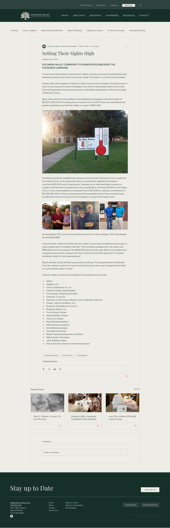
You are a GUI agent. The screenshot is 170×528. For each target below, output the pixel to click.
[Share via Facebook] (43, 369)
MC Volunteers (86, 5)
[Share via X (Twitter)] (49, 369)
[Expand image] (56, 215)
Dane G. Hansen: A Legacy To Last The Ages (47, 417)
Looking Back (82, 355)
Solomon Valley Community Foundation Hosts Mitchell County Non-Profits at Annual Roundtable (85, 417)
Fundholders (101, 5)
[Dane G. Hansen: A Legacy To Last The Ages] (47, 402)
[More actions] (126, 46)
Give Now (129, 5)
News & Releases (74, 30)
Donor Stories (67, 355)
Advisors (114, 5)
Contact (52, 508)
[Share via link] (60, 369)
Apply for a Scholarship (74, 505)
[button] (65, 15)
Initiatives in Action (95, 30)
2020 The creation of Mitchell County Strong (122, 417)
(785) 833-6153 (16, 505)
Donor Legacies (30, 30)
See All (136, 389)
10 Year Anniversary (116, 30)
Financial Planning (137, 30)
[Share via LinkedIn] (55, 369)
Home (51, 503)
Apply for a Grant (71, 503)
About (51, 505)
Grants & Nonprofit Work (52, 30)
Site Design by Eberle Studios (149, 517)
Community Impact (51, 355)
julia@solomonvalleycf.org (20, 503)
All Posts (14, 30)
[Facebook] (11, 516)
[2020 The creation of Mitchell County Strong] (122, 402)
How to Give (53, 510)
